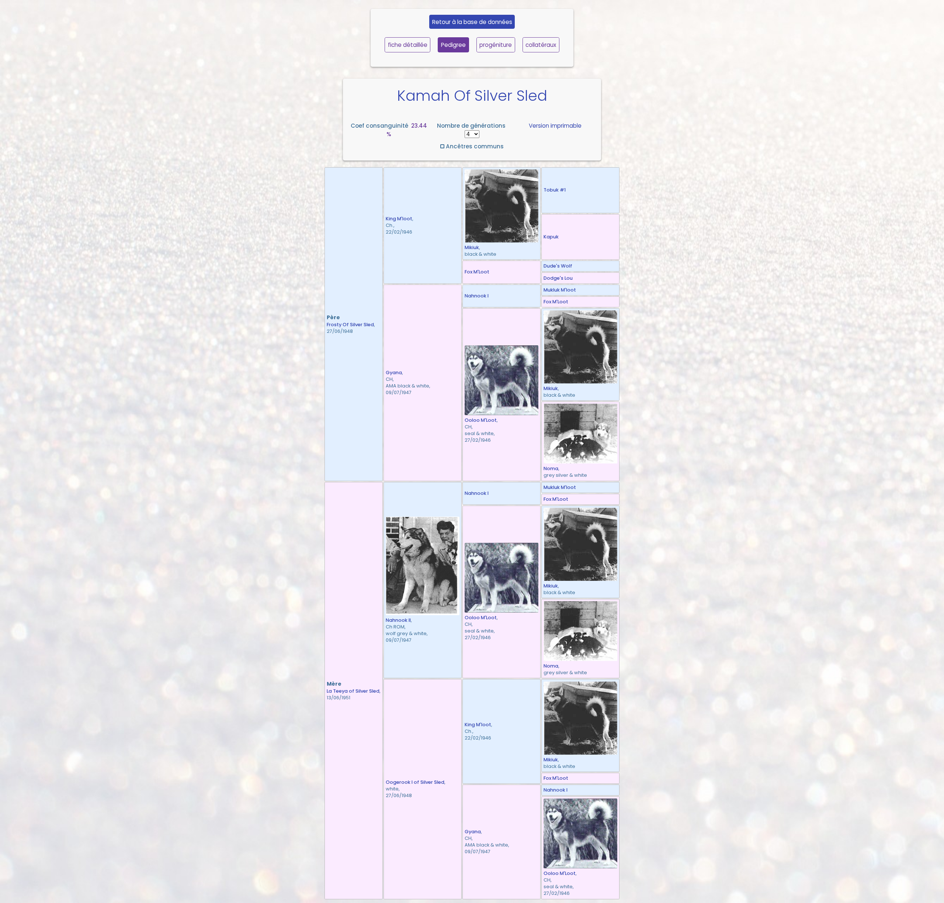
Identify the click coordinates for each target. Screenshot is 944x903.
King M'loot (399, 219)
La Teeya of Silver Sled (353, 691)
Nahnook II (398, 620)
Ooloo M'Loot (481, 420)
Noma (551, 468)
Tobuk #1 (555, 190)
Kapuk (551, 237)
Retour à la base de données (472, 22)
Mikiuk (472, 247)
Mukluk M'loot (560, 290)
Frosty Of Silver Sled (350, 324)
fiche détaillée (407, 45)
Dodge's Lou (558, 278)
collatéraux (540, 45)
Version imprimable (555, 126)
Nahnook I (477, 296)
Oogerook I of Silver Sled (415, 782)
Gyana (394, 372)
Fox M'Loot (477, 272)
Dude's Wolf (558, 266)
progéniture (495, 45)
